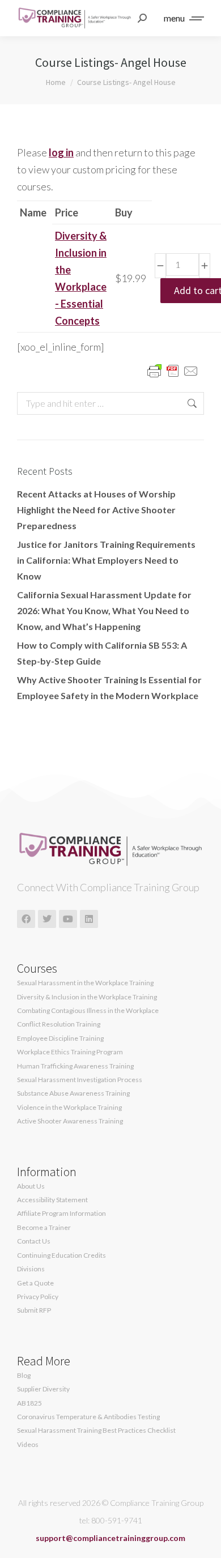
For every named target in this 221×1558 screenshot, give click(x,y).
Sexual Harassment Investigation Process (79, 1080)
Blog (24, 1376)
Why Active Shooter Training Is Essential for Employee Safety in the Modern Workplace (109, 687)
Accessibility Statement (52, 1200)
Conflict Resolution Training (58, 1024)
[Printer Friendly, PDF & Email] (173, 370)
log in (61, 152)
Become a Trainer (44, 1228)
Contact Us (33, 1241)
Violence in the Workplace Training (69, 1108)
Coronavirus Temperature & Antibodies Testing (88, 1417)
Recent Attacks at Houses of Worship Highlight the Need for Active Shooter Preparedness (96, 509)
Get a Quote (35, 1283)
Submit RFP (34, 1310)
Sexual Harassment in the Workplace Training (85, 983)
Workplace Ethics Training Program (70, 1052)
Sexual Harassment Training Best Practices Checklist (96, 1430)
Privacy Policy (37, 1297)
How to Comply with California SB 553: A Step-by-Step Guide (102, 653)
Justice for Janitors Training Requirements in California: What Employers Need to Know (106, 560)
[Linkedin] (89, 919)
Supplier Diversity (43, 1389)
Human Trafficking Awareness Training (75, 1066)
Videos (28, 1445)
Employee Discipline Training (60, 1038)
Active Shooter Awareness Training (70, 1121)
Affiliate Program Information (61, 1214)
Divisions (31, 1269)
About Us (31, 1186)
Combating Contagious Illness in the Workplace (88, 1011)
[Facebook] (26, 919)
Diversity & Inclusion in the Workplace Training (87, 997)
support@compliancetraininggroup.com (110, 1538)
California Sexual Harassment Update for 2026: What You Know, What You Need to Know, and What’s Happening (104, 610)
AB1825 (29, 1403)
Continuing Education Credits (61, 1255)
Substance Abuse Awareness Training (73, 1093)
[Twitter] (47, 919)
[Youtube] (68, 919)
